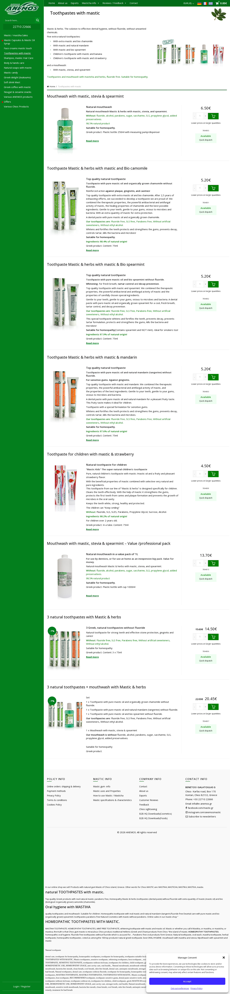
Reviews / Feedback (112, 3)
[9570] (213, 188)
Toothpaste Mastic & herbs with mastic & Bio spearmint (96, 264)
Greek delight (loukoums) (17, 77)
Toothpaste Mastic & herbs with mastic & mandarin (92, 357)
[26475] (213, 707)
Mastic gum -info (101, 786)
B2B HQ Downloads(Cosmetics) (155, 813)
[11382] (213, 116)
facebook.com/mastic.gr (200, 807)
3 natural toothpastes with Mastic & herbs (84, 616)
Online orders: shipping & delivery (64, 786)
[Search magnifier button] (37, 20)
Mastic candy (11, 72)
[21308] (213, 637)
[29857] (213, 563)
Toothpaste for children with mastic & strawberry (90, 454)
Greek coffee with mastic (17, 87)
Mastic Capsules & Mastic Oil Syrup (19, 42)
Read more (92, 140)
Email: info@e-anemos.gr (198, 803)
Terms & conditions (57, 800)
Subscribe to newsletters (202, 816)
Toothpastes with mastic (17, 53)
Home (52, 3)
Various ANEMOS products (18, 96)
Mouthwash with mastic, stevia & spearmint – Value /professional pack (108, 543)
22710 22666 (22, 27)
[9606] (213, 377)
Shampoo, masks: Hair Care (18, 58)
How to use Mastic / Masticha (108, 795)
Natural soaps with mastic (18, 67)
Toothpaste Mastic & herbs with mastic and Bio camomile (97, 168)
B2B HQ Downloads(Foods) (153, 818)
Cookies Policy (54, 804)
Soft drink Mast (12, 82)
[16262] (213, 474)
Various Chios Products (16, 106)
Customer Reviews (148, 800)
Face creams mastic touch (18, 48)
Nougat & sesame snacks (17, 91)
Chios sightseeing (148, 809)
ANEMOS (131, 832)
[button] (223, 957)
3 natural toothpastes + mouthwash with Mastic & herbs (96, 686)
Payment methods (56, 791)
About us (62, 3)
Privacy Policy (196, 988)
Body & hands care (14, 62)
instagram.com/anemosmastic (204, 812)
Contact (134, 3)
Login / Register (22, 986)
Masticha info (89, 3)
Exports (75, 3)
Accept (187, 981)
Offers (7, 101)
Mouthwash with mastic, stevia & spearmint (85, 96)
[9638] (213, 284)
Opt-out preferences (180, 988)
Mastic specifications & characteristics (112, 800)
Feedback (144, 804)
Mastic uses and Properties (107, 791)
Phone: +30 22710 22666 (199, 799)
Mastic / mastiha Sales (16, 35)
